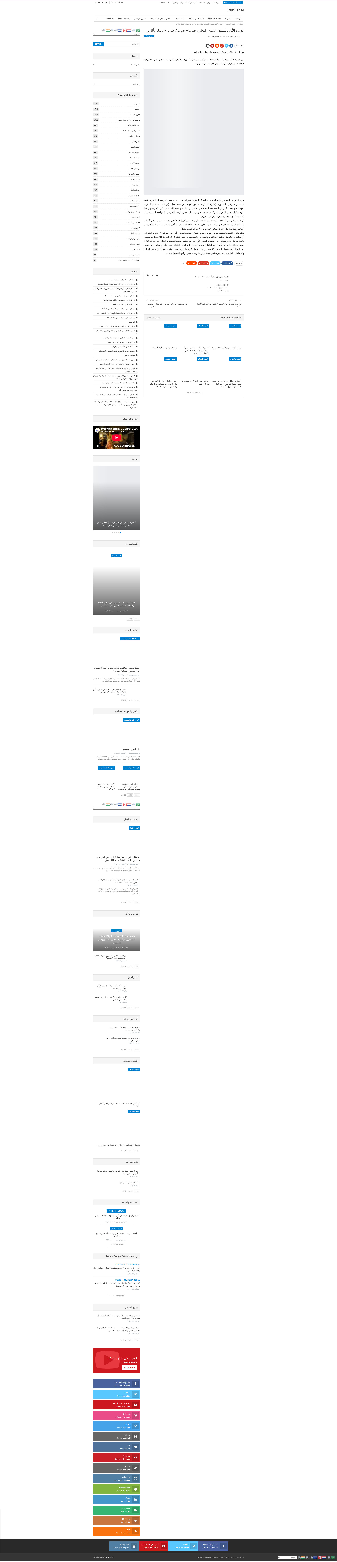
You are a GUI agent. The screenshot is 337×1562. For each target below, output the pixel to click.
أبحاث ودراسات (134, 195)
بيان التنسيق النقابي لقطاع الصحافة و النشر (119, 338)
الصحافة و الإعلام (196, 18)
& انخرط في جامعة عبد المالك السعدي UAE (119, 300)
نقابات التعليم (135, 201)
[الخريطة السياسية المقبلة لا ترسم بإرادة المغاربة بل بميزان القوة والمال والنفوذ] (134, 989)
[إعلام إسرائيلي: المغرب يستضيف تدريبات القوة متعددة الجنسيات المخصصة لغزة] (129, 774)
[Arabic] (138, 30)
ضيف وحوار (136, 249)
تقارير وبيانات (135, 185)
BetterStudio (109, 1557)
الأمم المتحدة (179, 18)
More (163, 3)
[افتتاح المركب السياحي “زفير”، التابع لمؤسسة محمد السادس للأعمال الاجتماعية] (194, 334)
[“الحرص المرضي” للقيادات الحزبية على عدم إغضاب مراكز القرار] (134, 1000)
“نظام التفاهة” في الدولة (128, 1183)
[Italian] (112, 30)
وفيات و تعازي (135, 179)
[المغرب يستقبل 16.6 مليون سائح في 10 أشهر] (194, 367)
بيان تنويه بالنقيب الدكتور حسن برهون (121, 342)
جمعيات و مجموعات (133, 212)
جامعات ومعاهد (134, 136)
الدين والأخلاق (135, 163)
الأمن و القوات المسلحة (160, 18)
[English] (125, 30)
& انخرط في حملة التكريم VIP (124, 304)
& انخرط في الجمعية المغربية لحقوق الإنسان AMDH (116, 284)
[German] (116, 30)
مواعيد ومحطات (134, 168)
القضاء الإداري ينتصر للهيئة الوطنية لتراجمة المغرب (117, 326)
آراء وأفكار (136, 141)
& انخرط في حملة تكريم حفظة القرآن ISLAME (118, 309)
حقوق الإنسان (140, 18)
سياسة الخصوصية (128, 355)
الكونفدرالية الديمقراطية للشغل (128, 260)
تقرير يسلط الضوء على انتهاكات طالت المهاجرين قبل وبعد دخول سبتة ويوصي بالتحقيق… (116, 939)
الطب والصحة (135, 158)
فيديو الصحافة (135, 244)
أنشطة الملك (135, 147)
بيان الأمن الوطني (131, 749)
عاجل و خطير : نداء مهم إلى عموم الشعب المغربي (117, 364)
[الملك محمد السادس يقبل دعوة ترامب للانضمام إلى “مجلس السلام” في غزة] (116, 650)
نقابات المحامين (134, 255)
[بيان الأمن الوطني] (116, 732)
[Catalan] (134, 30)
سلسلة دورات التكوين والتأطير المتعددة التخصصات (117, 351)
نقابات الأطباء (135, 233)
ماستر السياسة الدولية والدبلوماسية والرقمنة (119, 383)
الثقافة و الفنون (134, 206)
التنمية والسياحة (149, 36)
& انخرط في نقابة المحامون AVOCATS (121, 318)
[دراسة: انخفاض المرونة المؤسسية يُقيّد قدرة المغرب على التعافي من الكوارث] (98, 1041)
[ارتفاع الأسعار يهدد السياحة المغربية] (226, 334)
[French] (120, 30)
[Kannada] (108, 30)
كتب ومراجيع (135, 228)
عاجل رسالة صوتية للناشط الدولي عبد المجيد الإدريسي (115, 360)
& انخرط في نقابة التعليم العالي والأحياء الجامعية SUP (116, 313)
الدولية (228, 18)
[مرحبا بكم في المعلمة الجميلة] (162, 334)
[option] (116, 498)
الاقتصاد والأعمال (134, 152)
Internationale (214, 18)
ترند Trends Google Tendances (128, 120)
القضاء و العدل (123, 18)
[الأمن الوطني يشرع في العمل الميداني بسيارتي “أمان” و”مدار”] (104, 774)
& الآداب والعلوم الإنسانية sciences (122, 280)
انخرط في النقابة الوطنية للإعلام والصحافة (182, 3)
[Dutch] (129, 30)
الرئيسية (238, 18)
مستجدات (136, 104)
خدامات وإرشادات (133, 222)
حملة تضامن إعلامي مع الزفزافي (123, 347)
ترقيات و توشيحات (133, 239)
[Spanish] (104, 30)
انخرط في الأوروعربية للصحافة (210, 3)
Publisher (235, 10)
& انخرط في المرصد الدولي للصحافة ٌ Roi (120, 296)
